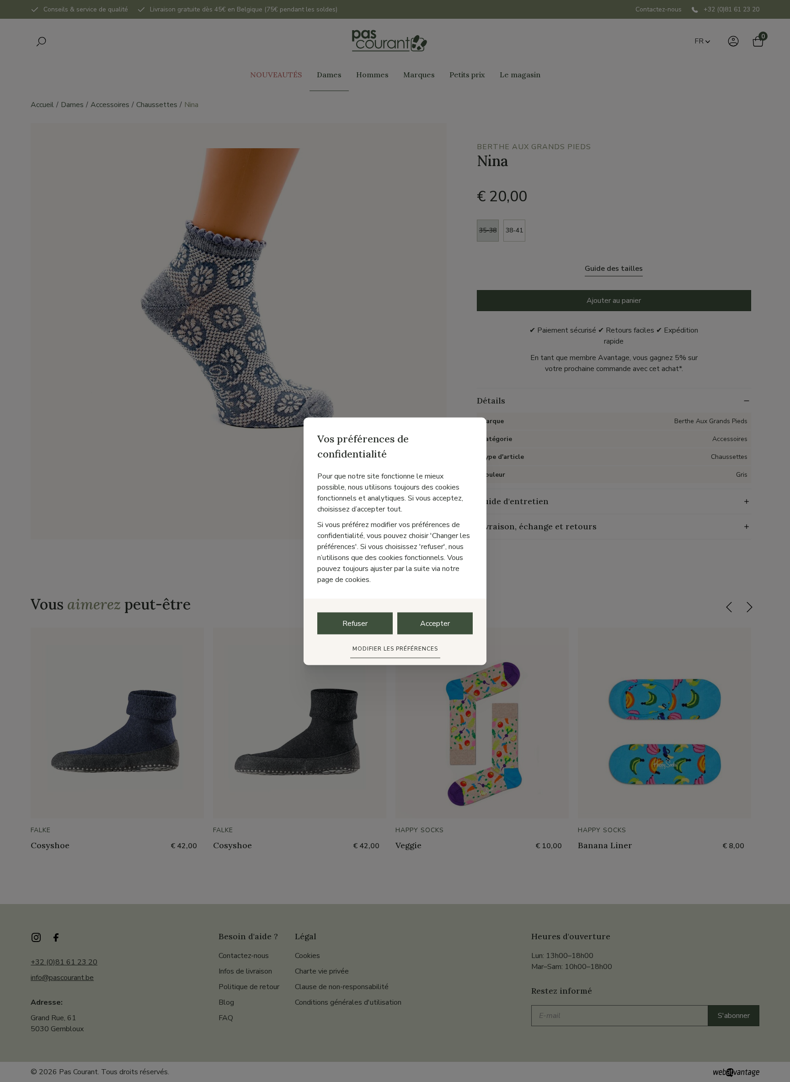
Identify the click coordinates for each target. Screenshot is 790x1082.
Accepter (435, 623)
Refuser (355, 623)
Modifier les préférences (395, 648)
